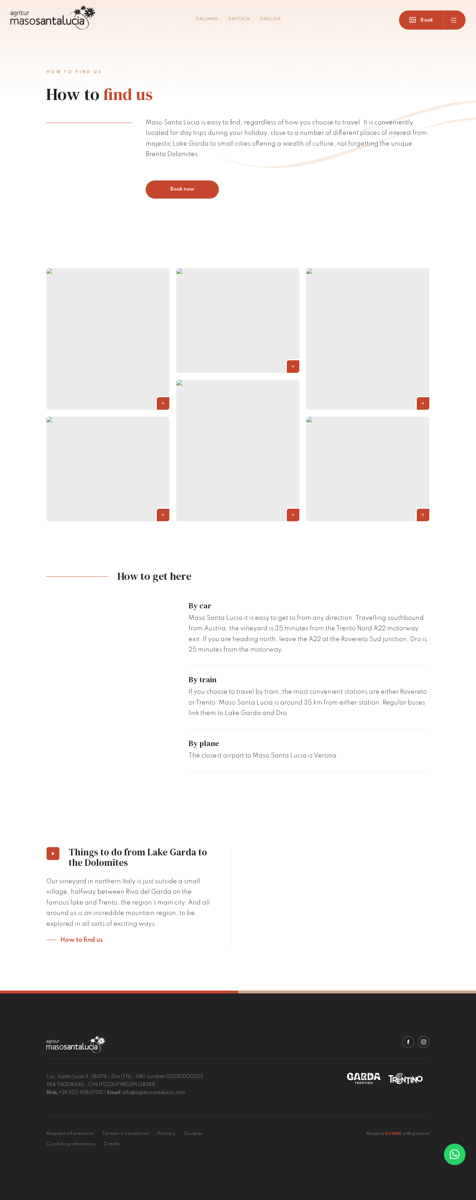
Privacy (166, 1133)
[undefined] (455, 1154)
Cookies (193, 1133)
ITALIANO (206, 19)
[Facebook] (408, 1042)
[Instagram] (423, 1042)
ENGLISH (270, 19)
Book (426, 20)
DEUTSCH (238, 19)
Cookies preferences (70, 1144)
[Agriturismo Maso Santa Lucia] (53, 18)
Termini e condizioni (125, 1133)
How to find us (81, 940)
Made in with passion (398, 1133)
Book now (182, 189)
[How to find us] (107, 339)
